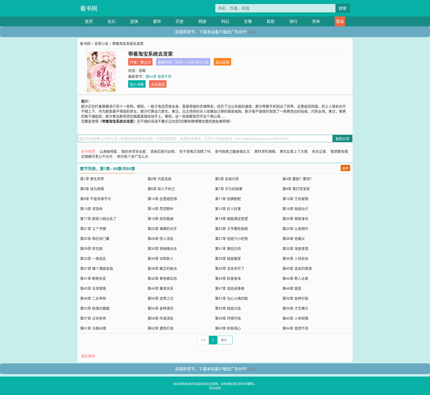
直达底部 (222, 62)
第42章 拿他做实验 (162, 278)
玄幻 (111, 21)
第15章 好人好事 (228, 208)
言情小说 (101, 43)
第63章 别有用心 (228, 328)
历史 (180, 21)
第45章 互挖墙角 (93, 288)
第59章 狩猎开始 (228, 318)
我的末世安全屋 (133, 151)
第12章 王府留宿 (295, 198)
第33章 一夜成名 (93, 258)
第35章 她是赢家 (228, 258)
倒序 (345, 168)
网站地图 (215, 388)
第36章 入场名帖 (295, 258)
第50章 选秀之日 (160, 298)
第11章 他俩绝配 (228, 198)
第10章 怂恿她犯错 (162, 198)
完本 (316, 21)
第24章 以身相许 (295, 228)
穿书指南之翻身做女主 (232, 151)
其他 (270, 21)
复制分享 (342, 138)
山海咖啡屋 (108, 151)
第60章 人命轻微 (295, 318)
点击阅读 (158, 84)
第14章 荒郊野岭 (160, 208)
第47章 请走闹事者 (229, 288)
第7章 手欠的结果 (228, 188)
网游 (202, 21)
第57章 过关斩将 (93, 318)
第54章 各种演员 (160, 308)
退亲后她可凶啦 (162, 151)
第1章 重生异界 (92, 178)
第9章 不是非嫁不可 (95, 198)
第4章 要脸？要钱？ (297, 178)
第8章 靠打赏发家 (296, 188)
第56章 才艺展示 (295, 308)
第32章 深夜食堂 (295, 248)
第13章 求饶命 (91, 208)
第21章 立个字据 (93, 228)
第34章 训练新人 (160, 258)
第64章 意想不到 (158, 76)
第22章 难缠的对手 (162, 228)
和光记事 (319, 151)
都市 (157, 21)
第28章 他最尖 (293, 238)
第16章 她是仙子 (295, 208)
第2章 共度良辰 (159, 178)
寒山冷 (145, 62)
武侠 (134, 21)
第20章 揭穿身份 (295, 218)
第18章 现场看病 (160, 218)
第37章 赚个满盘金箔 (96, 268)
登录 (340, 21)
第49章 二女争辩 (93, 298)
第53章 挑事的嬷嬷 (94, 308)
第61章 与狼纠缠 (93, 328)
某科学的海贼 (264, 151)
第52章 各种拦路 (295, 298)
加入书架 (137, 84)
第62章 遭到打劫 (160, 328)
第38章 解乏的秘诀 (162, 268)
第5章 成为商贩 (92, 188)
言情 (248, 21)
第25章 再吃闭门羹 (94, 238)
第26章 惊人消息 (160, 238)
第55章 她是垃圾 (228, 308)
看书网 (88, 8)
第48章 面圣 (291, 288)
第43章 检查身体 (228, 278)
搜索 (343, 8)
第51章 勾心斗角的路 (231, 298)
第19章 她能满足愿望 (231, 218)
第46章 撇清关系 (160, 288)
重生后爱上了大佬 (294, 151)
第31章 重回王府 (228, 248)
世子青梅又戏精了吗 (195, 151)
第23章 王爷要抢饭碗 (231, 228)
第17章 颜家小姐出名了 (98, 218)
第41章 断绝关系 (93, 278)
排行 (293, 21)
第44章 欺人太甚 (295, 278)
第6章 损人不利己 (161, 188)
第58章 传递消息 (160, 318)
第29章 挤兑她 (91, 248)
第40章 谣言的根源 (297, 268)
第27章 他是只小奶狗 (231, 238)
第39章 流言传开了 (229, 268)
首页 (89, 21)
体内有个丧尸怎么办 (132, 156)
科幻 (225, 21)
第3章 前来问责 (227, 178)
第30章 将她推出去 (162, 248)
